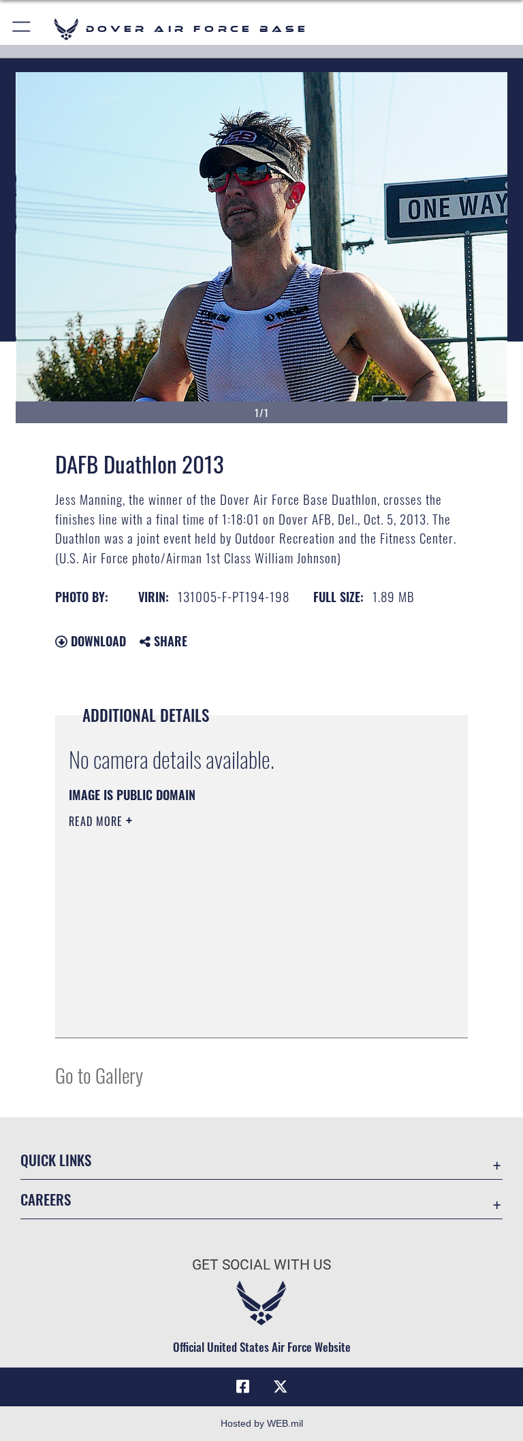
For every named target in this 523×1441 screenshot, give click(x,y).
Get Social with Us (261, 1265)
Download (96, 641)
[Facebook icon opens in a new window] (242, 1386)
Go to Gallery (99, 1074)
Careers (45, 1199)
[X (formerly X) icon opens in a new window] (280, 1386)
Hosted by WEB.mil (262, 1423)
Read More (97, 821)
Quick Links (55, 1159)
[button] (22, 29)
